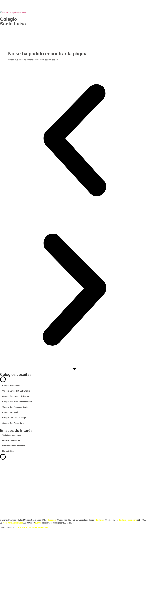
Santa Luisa (13, 23)
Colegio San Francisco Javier (15, 407)
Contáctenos (18, 608)
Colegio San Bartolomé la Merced (17, 402)
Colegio (8, 19)
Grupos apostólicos (11, 440)
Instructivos (17, 600)
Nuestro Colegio (20, 577)
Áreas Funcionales (21, 585)
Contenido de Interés (22, 570)
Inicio (13, 562)
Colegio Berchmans (11, 386)
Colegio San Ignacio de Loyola (15, 396)
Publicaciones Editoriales (13, 446)
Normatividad (8, 451)
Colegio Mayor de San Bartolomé (16, 391)
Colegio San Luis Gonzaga (14, 418)
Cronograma (18, 593)
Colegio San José (10, 412)
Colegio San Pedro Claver (13, 423)
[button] (74, 140)
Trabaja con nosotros (11, 435)
